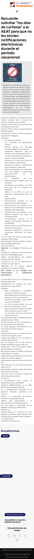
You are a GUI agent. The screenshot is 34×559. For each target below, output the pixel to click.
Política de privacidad (8, 550)
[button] (17, 11)
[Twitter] (14, 536)
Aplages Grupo (26, 554)
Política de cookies (27, 550)
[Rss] (17, 540)
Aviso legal (18, 550)
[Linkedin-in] (20, 536)
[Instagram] (25, 536)
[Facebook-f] (9, 536)
